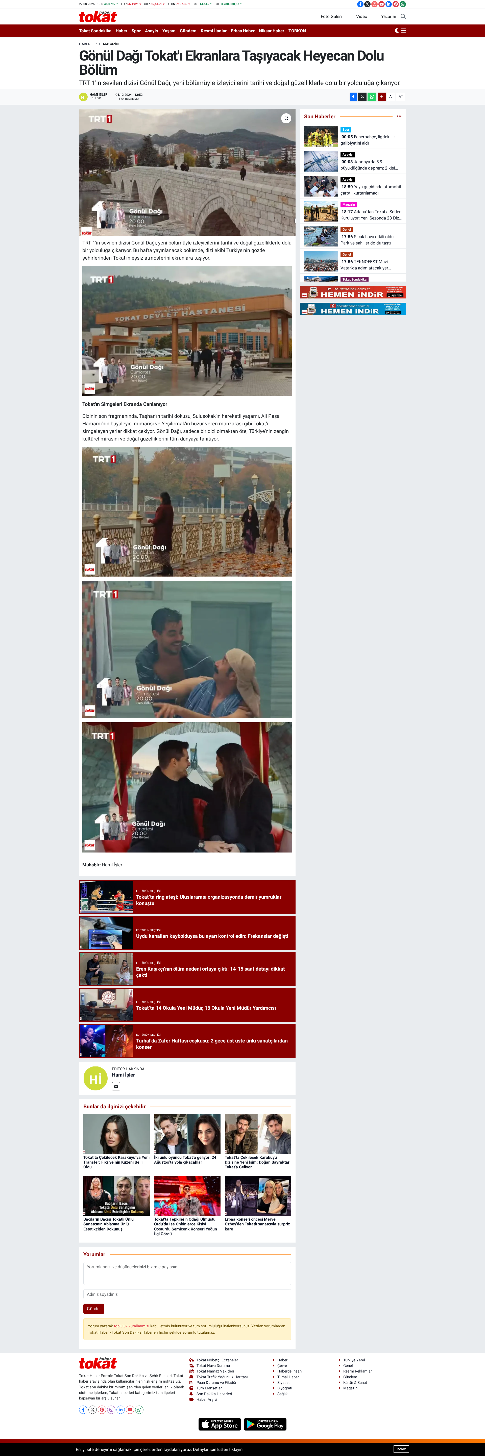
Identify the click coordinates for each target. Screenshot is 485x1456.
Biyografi (284, 1388)
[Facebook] (83, 1410)
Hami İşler (123, 1075)
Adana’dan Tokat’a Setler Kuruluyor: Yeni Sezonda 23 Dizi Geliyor (371, 215)
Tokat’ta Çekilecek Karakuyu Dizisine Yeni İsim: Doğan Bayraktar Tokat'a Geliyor (257, 1162)
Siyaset (283, 1382)
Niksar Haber (271, 30)
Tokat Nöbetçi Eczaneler (217, 1360)
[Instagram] (111, 1410)
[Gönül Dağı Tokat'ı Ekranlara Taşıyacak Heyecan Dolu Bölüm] (187, 172)
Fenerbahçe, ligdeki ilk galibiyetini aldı (368, 140)
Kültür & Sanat (355, 1382)
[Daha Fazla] (382, 97)
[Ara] (403, 16)
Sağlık (282, 1394)
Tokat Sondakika (95, 30)
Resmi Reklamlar (357, 1371)
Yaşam (169, 30)
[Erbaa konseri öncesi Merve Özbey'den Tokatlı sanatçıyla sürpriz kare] (258, 1195)
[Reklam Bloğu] (353, 291)
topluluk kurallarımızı (132, 1326)
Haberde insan (289, 1371)
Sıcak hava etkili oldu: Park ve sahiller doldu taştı (368, 240)
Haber (121, 30)
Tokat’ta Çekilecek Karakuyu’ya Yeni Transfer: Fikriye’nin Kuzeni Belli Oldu (116, 1162)
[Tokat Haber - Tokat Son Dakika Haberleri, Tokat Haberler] (98, 16)
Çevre (282, 1365)
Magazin (111, 44)
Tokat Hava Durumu (213, 1365)
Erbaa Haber (243, 30)
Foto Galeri (331, 16)
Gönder (94, 1308)
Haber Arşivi (207, 1399)
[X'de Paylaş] (362, 97)
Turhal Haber (288, 1377)
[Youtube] (130, 1410)
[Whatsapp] (139, 1410)
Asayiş (151, 30)
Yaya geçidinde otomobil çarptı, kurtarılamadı (371, 190)
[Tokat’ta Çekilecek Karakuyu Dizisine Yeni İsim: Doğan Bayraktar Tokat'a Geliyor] (258, 1133)
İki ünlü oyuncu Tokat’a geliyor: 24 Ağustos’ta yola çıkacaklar (185, 1160)
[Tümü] (399, 116)
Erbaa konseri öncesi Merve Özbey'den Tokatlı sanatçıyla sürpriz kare (257, 1224)
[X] (92, 1410)
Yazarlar (388, 16)
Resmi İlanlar (214, 30)
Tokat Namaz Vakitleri (215, 1371)
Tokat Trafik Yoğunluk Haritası (222, 1377)
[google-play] (265, 1423)
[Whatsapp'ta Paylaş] (372, 97)
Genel (347, 229)
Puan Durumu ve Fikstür (216, 1382)
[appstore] (220, 1423)
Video (361, 16)
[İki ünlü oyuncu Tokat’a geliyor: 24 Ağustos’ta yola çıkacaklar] (187, 1133)
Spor (136, 30)
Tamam (401, 1448)
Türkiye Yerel (354, 1360)
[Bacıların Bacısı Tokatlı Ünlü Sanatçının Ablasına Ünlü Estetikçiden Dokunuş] (116, 1195)
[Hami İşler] (95, 1078)
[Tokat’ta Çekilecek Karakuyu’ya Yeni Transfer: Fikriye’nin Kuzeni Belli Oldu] (116, 1133)
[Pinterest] (102, 1410)
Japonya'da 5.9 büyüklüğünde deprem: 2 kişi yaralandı (368, 165)
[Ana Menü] (403, 31)
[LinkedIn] (120, 1410)
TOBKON (297, 30)
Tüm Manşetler (209, 1388)
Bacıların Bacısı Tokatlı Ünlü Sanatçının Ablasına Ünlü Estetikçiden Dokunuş (108, 1224)
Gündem (188, 30)
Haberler (88, 44)
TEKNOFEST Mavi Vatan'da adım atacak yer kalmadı (364, 265)
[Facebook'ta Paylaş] (353, 97)
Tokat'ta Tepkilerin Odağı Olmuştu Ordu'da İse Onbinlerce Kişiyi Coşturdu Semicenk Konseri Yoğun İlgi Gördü (185, 1226)
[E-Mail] (116, 1086)
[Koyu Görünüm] (397, 31)
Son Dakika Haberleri (214, 1394)
